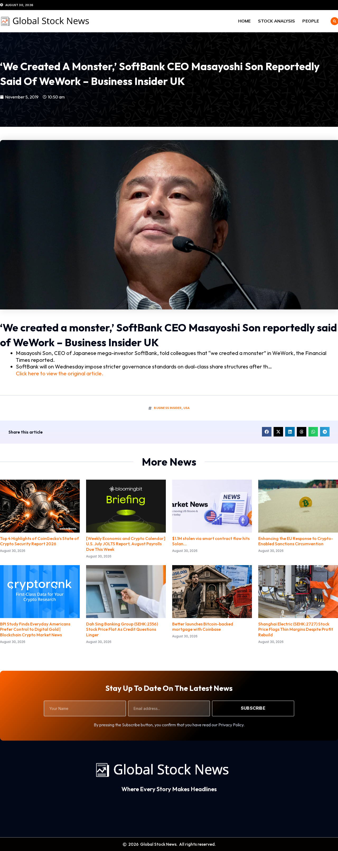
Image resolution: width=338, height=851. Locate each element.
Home (244, 21)
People (310, 21)
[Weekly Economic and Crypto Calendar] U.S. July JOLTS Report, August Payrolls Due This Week (125, 544)
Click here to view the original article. (59, 373)
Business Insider (167, 408)
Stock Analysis (276, 21)
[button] (266, 431)
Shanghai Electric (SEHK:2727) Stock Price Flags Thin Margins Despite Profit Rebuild (295, 629)
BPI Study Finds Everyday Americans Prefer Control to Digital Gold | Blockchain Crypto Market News (35, 629)
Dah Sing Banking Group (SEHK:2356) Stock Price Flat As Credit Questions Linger (122, 629)
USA (187, 408)
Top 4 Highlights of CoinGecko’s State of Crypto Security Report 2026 (39, 541)
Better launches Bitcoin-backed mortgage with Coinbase (202, 626)
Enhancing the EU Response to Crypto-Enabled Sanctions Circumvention (295, 541)
